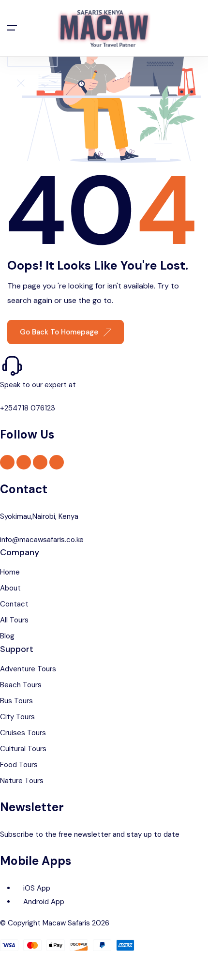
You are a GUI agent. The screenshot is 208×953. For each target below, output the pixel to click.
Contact (14, 604)
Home (10, 572)
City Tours (17, 717)
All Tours (14, 620)
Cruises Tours (23, 733)
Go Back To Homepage (60, 332)
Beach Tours (21, 685)
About (10, 588)
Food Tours (19, 765)
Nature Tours (22, 781)
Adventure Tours (28, 669)
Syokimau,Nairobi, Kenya (39, 516)
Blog (7, 636)
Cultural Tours (23, 749)
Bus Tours (16, 701)
